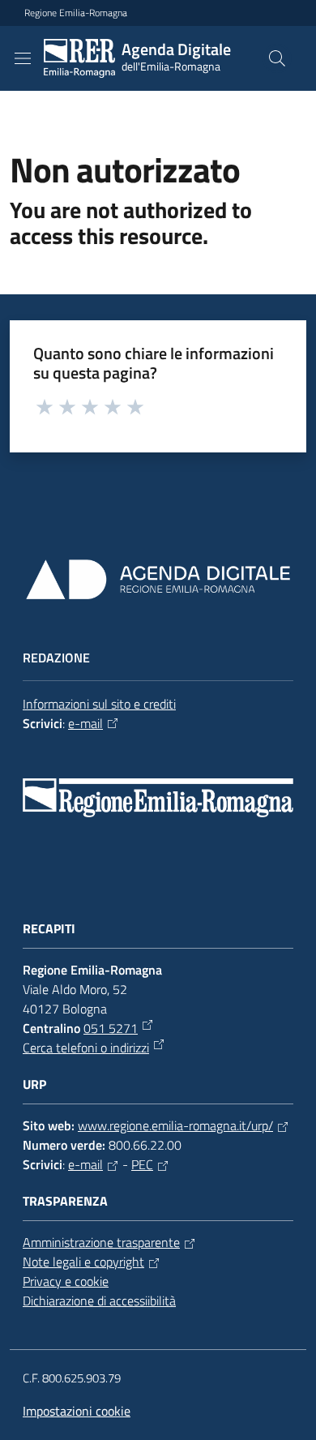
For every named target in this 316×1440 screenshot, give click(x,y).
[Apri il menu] (22, 58)
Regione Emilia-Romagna (75, 13)
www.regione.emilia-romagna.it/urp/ (175, 1125)
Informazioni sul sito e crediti (99, 704)
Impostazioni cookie (76, 1411)
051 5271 (110, 1028)
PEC (142, 1164)
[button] (277, 58)
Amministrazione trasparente (101, 1242)
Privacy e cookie (66, 1281)
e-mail (85, 723)
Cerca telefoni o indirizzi (86, 1047)
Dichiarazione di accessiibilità (99, 1300)
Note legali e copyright (83, 1261)
